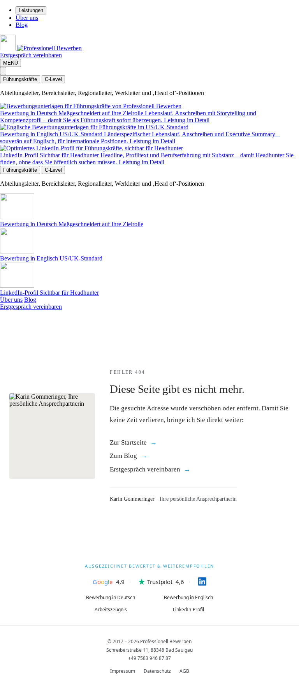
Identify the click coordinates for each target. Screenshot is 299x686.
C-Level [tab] (53, 79)
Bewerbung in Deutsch (110, 597)
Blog (22, 24)
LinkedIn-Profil (188, 609)
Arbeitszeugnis (111, 609)
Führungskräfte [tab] (20, 79)
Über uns (27, 17)
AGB (184, 671)
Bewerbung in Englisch (188, 597)
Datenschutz (157, 671)
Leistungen (31, 10)
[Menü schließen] (3, 71)
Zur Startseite (128, 442)
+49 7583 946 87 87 (149, 658)
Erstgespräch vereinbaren (31, 55)
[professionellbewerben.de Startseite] (41, 48)
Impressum (122, 671)
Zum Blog (123, 455)
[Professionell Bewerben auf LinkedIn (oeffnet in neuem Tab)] (195, 581)
